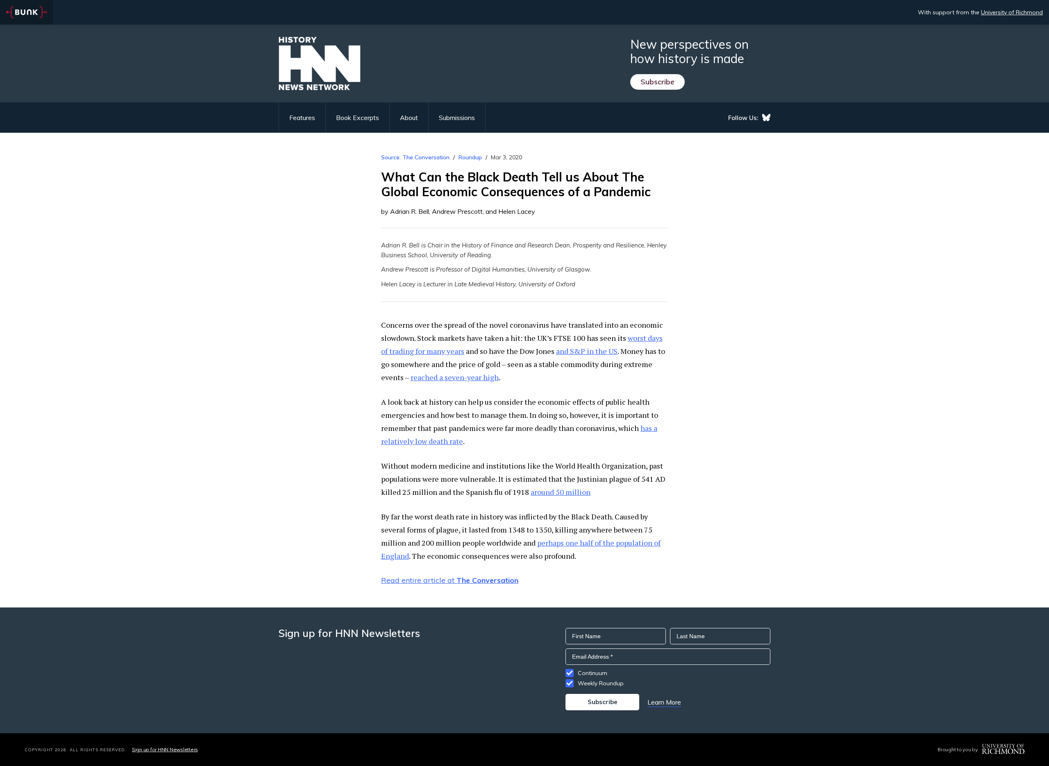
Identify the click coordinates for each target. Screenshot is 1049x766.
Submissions (457, 117)
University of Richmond (1012, 12)
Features (302, 117)
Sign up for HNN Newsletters (165, 749)
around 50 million (560, 492)
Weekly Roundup (601, 683)
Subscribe (657, 81)
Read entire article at (449, 580)
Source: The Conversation (415, 157)
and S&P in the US (587, 351)
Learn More (664, 702)
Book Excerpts (357, 117)
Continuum (592, 673)
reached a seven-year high (455, 377)
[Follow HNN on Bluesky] (766, 117)
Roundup (470, 157)
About (409, 117)
